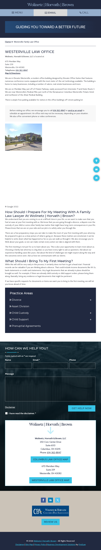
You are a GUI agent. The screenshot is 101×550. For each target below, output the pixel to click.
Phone (72, 360)
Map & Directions (12, 73)
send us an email (75, 110)
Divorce (16, 299)
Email (36, 360)
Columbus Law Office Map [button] (50, 459)
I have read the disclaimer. (22, 413)
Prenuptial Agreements (26, 325)
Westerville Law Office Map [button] (50, 480)
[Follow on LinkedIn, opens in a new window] (50, 500)
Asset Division (20, 306)
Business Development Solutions (61, 544)
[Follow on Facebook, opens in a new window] (43, 500)
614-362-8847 (22, 70)
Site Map (29, 544)
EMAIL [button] (52, 12)
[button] (17, 12)
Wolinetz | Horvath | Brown (45, 541)
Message (9, 373)
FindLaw (82, 544)
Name (8, 360)
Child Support (20, 319)
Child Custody (20, 312)
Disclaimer (10, 407)
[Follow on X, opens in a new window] (57, 500)
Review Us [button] (50, 522)
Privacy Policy (40, 544)
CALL (85, 12)
